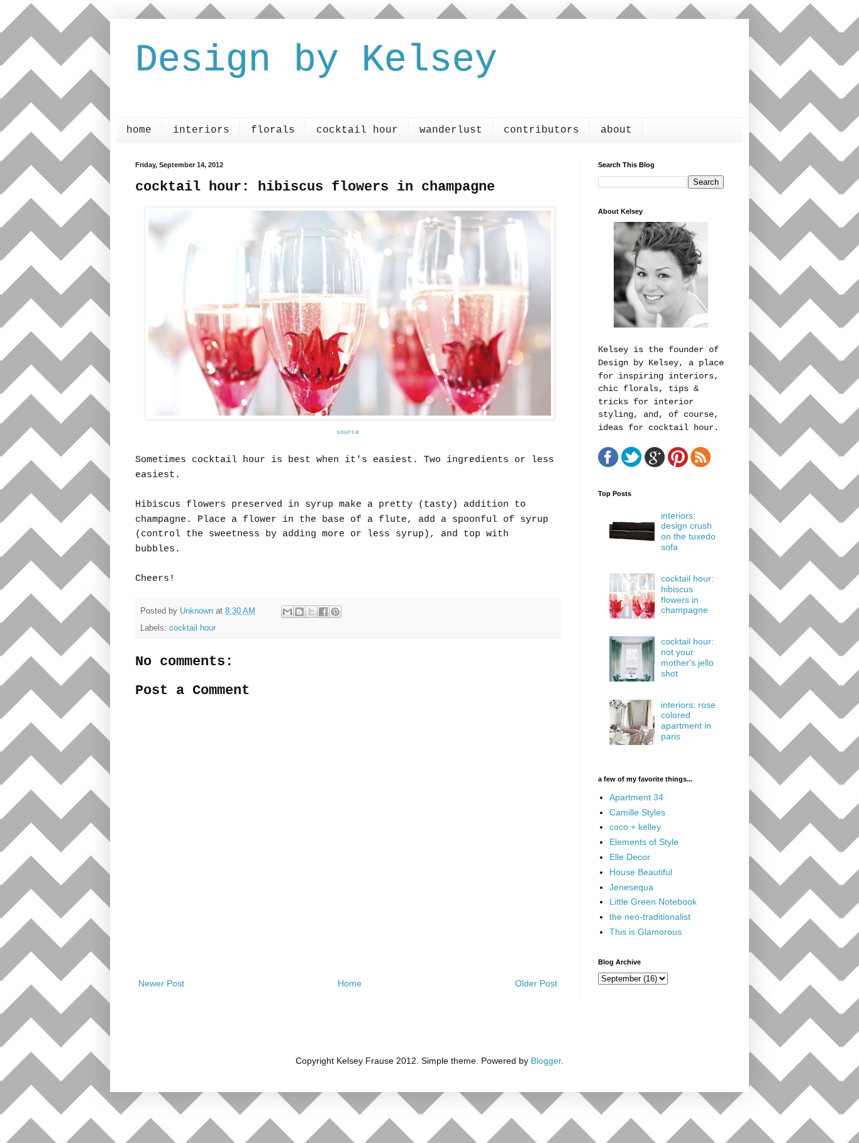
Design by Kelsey (316, 60)
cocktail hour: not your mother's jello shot (687, 657)
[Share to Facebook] (323, 611)
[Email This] (287, 611)
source (347, 432)
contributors (541, 130)
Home (350, 983)
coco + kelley (635, 827)
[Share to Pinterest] (335, 611)
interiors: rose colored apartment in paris (688, 720)
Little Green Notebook (653, 902)
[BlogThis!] (299, 611)
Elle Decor (629, 857)
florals (273, 130)
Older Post (536, 983)
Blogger (546, 1061)
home (139, 130)
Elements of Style (644, 842)
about (616, 130)
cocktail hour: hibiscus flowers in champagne (687, 594)
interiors (201, 130)
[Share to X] (311, 611)
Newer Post (161, 983)
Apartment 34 (636, 797)
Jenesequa (631, 887)
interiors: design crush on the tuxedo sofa (688, 531)
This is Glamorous (645, 932)
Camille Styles (637, 812)
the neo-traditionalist (649, 917)
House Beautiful (640, 872)
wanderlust (450, 130)
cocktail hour (357, 130)
